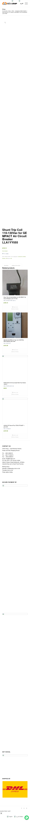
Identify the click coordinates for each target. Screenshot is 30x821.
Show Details (15, 309)
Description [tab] (6, 265)
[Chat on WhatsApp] (27, 818)
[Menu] (25, 3)
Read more (15, 307)
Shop (3, 9)
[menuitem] (8, 3)
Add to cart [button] (15, 392)
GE (6, 258)
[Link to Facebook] (21, 808)
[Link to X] (24, 808)
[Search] (8, 3)
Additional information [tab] (16, 265)
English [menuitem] (10, 816)
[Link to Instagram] (26, 808)
